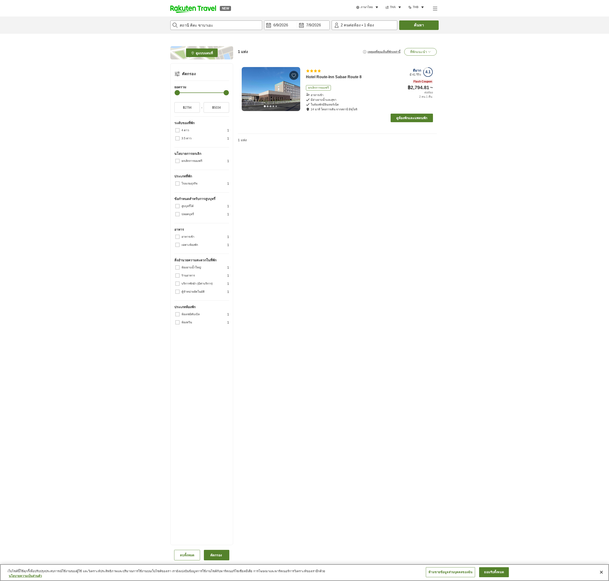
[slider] (177, 92)
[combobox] (216, 25)
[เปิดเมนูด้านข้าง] (435, 8)
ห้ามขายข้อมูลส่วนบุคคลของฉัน (450, 572)
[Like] (293, 75)
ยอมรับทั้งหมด (494, 572)
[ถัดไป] (295, 89)
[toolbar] (297, 25)
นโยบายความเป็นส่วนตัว (25, 576)
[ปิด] (601, 572)
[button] (193, 8)
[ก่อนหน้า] (247, 89)
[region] (304, 572)
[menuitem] (368, 7)
